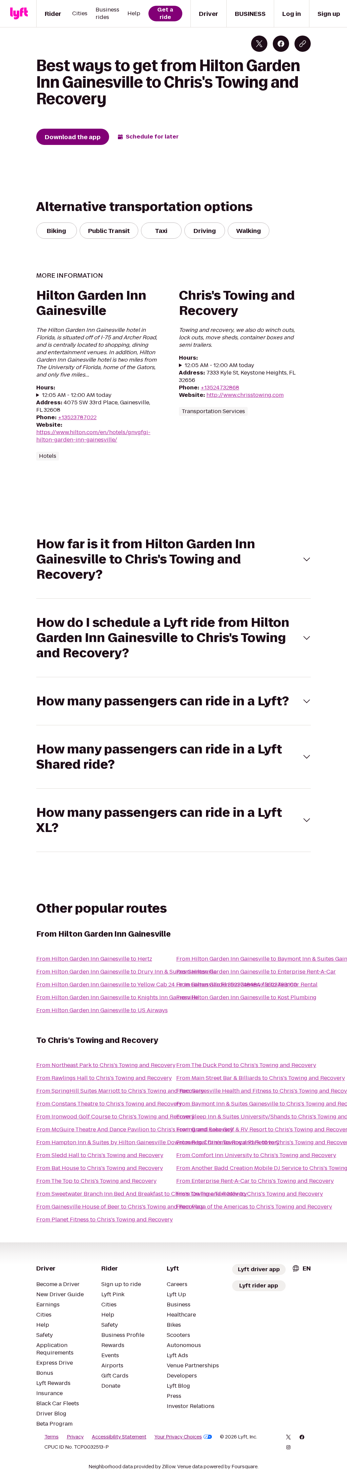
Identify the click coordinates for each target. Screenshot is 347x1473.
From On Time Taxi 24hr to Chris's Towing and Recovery (249, 1194)
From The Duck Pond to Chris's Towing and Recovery (246, 1065)
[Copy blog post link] (302, 44)
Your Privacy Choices (178, 1436)
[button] (173, 559)
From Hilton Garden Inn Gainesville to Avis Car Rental (247, 984)
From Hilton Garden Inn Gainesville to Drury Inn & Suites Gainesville (126, 972)
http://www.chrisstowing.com (245, 395)
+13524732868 (220, 387)
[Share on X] (259, 44)
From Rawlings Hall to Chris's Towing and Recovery (104, 1078)
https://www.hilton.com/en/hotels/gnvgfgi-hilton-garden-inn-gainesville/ (93, 436)
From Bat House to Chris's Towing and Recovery (99, 1168)
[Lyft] (19, 13)
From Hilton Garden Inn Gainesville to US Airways (102, 1010)
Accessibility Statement (119, 1436)
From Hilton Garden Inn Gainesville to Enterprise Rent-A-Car (256, 972)
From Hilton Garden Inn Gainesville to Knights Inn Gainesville (117, 997)
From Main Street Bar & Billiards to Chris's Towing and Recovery (260, 1078)
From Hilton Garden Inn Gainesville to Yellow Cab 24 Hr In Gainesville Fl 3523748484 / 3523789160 (166, 984)
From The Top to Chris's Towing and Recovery (96, 1181)
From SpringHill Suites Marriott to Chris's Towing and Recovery (120, 1091)
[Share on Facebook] (281, 44)
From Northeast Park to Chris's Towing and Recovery (106, 1065)
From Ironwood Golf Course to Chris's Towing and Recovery (115, 1116)
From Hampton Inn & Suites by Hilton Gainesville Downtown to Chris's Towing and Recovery (158, 1142)
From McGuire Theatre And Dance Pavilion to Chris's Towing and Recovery (134, 1129)
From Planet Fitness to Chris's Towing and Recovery (104, 1219)
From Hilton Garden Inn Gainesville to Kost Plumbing (246, 997)
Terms (51, 1436)
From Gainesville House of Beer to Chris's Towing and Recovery (120, 1207)
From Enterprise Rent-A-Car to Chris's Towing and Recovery (255, 1181)
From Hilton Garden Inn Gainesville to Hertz (94, 959)
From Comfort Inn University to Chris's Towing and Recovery (256, 1155)
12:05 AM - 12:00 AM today (76, 395)
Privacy (75, 1436)
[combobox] (301, 1268)
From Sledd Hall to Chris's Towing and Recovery (99, 1155)
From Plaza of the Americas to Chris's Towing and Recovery (254, 1207)
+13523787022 (77, 417)
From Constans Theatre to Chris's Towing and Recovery (109, 1104)
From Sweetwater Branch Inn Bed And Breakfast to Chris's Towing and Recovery (141, 1194)
